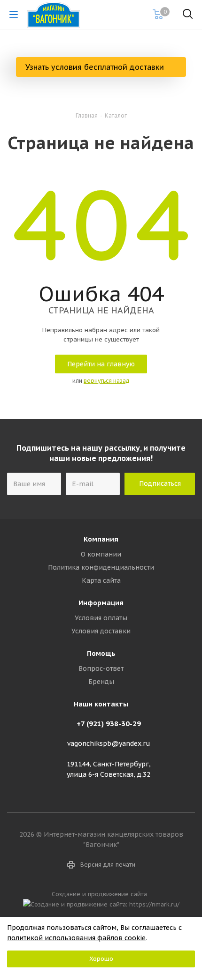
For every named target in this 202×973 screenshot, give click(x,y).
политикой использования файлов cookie (76, 938)
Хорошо (101, 959)
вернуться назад (107, 380)
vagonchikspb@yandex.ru (108, 743)
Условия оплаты (101, 618)
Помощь (101, 653)
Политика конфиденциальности (101, 567)
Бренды (101, 681)
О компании (101, 554)
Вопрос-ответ (101, 668)
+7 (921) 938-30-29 (109, 723)
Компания (101, 539)
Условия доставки (101, 631)
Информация (101, 603)
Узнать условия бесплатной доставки (95, 67)
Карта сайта (101, 580)
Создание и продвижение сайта (101, 894)
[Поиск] (188, 16)
